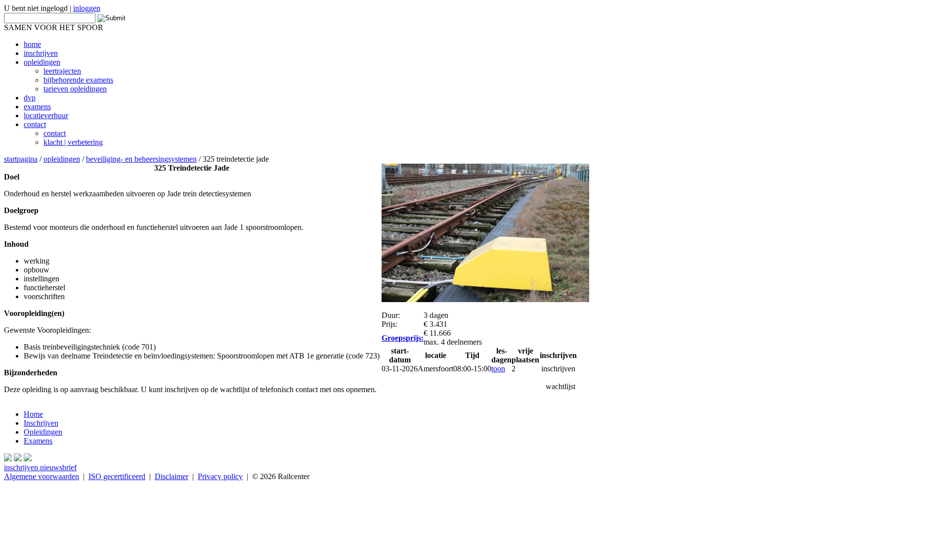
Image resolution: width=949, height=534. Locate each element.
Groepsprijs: (403, 338)
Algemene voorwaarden (41, 476)
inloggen (86, 8)
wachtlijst (560, 386)
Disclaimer (171, 476)
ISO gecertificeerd (116, 476)
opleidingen (61, 159)
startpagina (21, 159)
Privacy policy (220, 476)
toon (498, 368)
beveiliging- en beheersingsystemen (141, 159)
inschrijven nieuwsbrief (40, 467)
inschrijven (558, 368)
